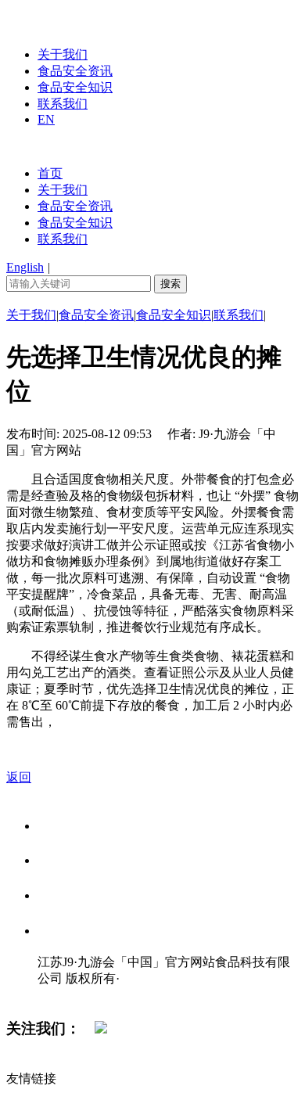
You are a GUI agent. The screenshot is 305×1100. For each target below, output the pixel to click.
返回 (18, 777)
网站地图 (69, 994)
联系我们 (63, 103)
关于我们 (63, 54)
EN (46, 119)
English (25, 267)
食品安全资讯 (75, 70)
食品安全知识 (75, 87)
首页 (50, 173)
